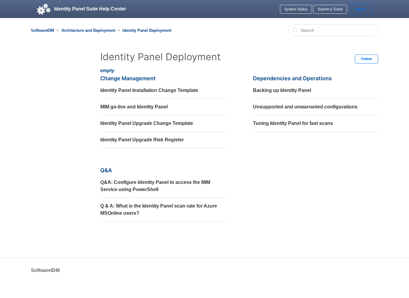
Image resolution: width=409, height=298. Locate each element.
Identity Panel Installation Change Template (149, 90)
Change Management (128, 78)
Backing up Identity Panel (282, 90)
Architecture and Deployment (88, 30)
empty (107, 70)
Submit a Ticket (330, 9)
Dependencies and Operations (292, 78)
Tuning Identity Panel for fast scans (293, 123)
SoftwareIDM (42, 30)
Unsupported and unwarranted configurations (305, 106)
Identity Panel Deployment (146, 30)
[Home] (44, 9)
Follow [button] (366, 59)
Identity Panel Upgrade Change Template (146, 123)
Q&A (106, 170)
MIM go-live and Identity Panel (134, 106)
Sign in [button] (360, 9)
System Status (295, 9)
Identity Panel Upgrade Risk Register (142, 139)
